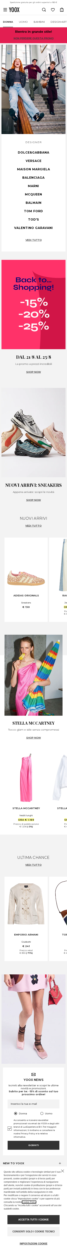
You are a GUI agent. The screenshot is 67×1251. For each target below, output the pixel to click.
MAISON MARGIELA (33, 169)
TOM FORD (33, 211)
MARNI (33, 186)
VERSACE (34, 161)
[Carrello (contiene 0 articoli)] (62, 9)
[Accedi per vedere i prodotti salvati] (53, 9)
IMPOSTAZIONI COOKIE (33, 1243)
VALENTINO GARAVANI (33, 228)
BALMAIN (34, 203)
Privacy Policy (28, 1133)
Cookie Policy (29, 1202)
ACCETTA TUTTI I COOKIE (33, 1219)
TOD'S (33, 219)
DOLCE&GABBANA (33, 152)
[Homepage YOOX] (14, 10)
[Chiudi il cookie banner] (62, 1170)
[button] (33, 1163)
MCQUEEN (33, 194)
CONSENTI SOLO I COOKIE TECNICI (33, 1231)
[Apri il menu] (5, 9)
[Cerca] (44, 9)
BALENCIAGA (33, 177)
